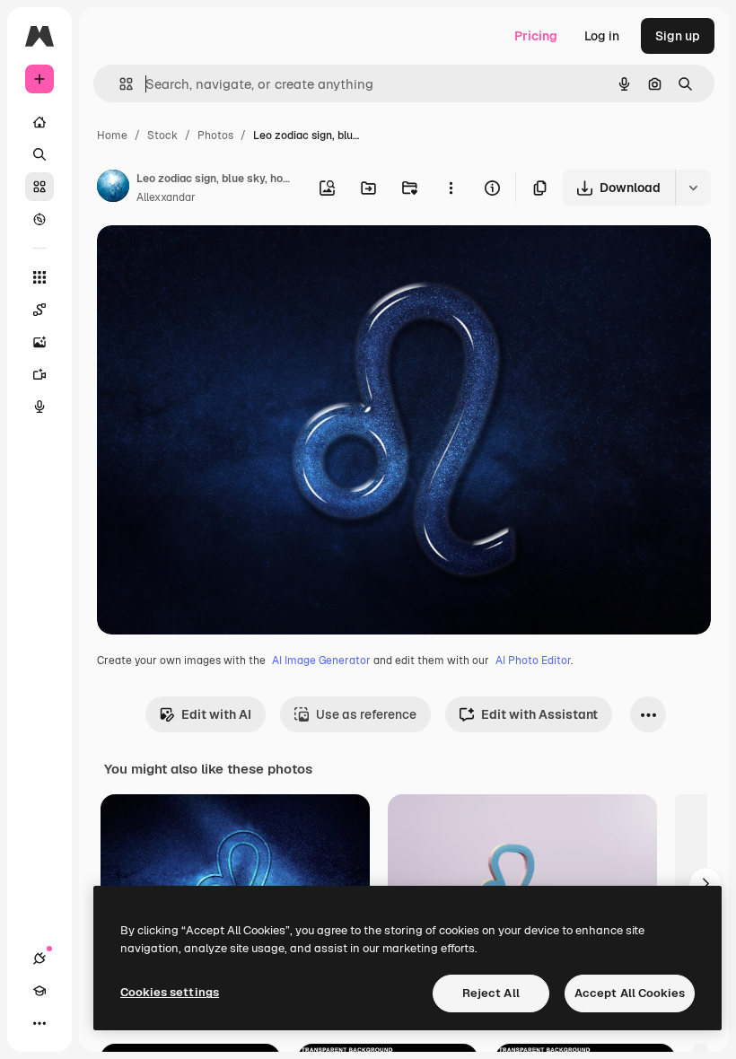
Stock (162, 135)
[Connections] (39, 958)
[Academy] (39, 990)
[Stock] (39, 186)
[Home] (39, 122)
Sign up (677, 36)
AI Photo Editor (533, 660)
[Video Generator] (39, 374)
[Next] (705, 884)
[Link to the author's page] (113, 188)
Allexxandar (166, 197)
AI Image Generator (321, 660)
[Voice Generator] (39, 406)
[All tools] (39, 277)
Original (212, 259)
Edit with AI (216, 714)
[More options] (451, 188)
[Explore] (39, 219)
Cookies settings (169, 992)
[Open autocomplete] (119, 84)
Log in (601, 36)
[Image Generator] (39, 342)
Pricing (535, 36)
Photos (215, 135)
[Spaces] (39, 309)
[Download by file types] (693, 188)
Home (112, 135)
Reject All (491, 993)
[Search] (39, 154)
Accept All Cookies (629, 993)
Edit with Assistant (539, 714)
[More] (39, 1023)
